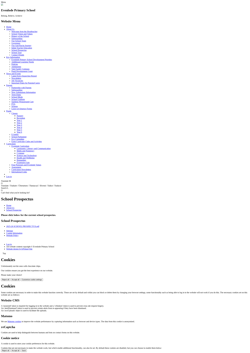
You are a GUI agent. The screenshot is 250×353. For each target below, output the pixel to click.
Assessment (16, 167)
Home (8, 27)
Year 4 (19, 127)
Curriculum (11, 144)
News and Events (13, 74)
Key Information (13, 57)
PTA (13, 104)
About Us (10, 29)
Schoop (14, 106)
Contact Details (17, 55)
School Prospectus (19, 50)
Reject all (5, 280)
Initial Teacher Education (21, 48)
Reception (21, 118)
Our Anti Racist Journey (21, 45)
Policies (14, 64)
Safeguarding (16, 38)
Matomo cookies (14, 321)
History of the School (20, 36)
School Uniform (18, 99)
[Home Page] (2, 5)
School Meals (17, 97)
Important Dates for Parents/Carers (25, 83)
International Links (19, 172)
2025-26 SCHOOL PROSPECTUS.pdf (22, 226)
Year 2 (19, 123)
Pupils (8, 111)
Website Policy (12, 235)
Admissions (16, 67)
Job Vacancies (17, 81)
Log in (9, 176)
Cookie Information (14, 233)
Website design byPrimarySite (19, 249)
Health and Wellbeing (26, 158)
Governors (15, 43)
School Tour (16, 52)
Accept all (15, 280)
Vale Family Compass (20, 69)
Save (24, 351)
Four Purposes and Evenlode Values (26, 165)
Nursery (20, 116)
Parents (9, 85)
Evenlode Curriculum (20, 146)
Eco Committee (17, 139)
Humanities (21, 160)
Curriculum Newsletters (21, 169)
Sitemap (9, 231)
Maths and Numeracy (25, 151)
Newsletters (16, 78)
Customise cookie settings (32, 280)
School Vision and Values (22, 34)
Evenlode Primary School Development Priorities (31, 59)
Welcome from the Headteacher (24, 31)
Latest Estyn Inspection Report (24, 76)
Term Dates (16, 95)
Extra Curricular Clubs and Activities (26, 141)
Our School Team (18, 41)
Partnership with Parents (21, 88)
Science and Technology (27, 155)
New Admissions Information (23, 92)
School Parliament (18, 137)
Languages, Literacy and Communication (34, 148)
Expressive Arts (23, 162)
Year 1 (19, 120)
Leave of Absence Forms (21, 109)
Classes (14, 113)
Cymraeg (20, 153)
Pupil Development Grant (22, 71)
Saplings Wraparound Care (22, 102)
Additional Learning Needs (22, 62)
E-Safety (15, 134)
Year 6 (19, 132)
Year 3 (19, 125)
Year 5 (19, 130)
